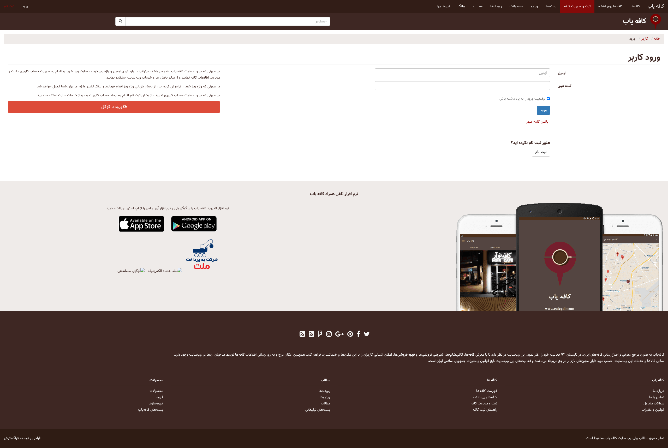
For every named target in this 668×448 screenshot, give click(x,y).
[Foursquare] (320, 334)
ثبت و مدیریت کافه (484, 404)
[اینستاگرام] (329, 334)
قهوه (160, 397)
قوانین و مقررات (653, 410)
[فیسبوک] (358, 334)
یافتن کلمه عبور (537, 122)
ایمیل (561, 73)
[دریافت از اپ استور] (141, 224)
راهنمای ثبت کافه (485, 410)
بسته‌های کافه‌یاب (150, 410)
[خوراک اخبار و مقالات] (311, 334)
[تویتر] (367, 334)
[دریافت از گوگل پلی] (194, 224)
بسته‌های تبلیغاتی (317, 410)
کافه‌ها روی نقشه (485, 397)
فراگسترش (11, 438)
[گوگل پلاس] (339, 334)
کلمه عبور (564, 86)
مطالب (325, 404)
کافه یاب (656, 6)
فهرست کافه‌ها (486, 391)
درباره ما (658, 391)
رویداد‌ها (324, 391)
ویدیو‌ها (325, 397)
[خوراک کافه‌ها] (302, 334)
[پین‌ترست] (350, 334)
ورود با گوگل (112, 106)
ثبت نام (9, 6)
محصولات (156, 391)
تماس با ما (656, 397)
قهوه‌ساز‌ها (155, 404)
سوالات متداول (653, 404)
